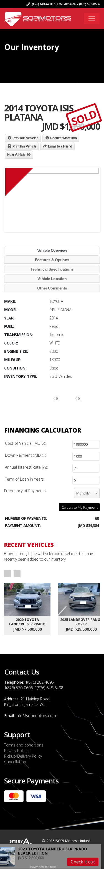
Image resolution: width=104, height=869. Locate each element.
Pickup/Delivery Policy (23, 756)
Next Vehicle (16, 155)
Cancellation (15, 761)
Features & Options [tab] (52, 260)
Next (17, 573)
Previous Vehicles (25, 138)
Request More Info (63, 138)
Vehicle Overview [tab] (52, 250)
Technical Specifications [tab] (52, 269)
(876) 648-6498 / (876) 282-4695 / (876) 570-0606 (65, 4)
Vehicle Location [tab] (52, 278)
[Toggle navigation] (92, 18)
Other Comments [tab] (52, 288)
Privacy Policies (17, 750)
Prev (7, 573)
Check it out (83, 862)
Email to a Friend (60, 146)
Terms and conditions (23, 745)
